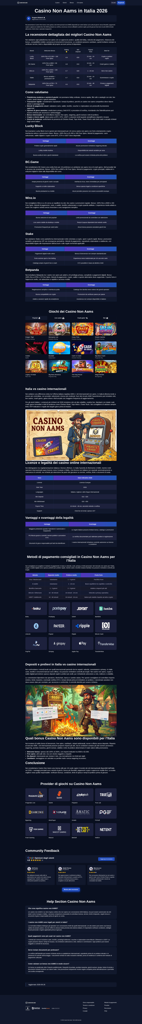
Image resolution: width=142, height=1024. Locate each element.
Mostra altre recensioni (71, 889)
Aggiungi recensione (106, 859)
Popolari (35, 318)
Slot (104, 318)
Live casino (58, 318)
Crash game (81, 318)
